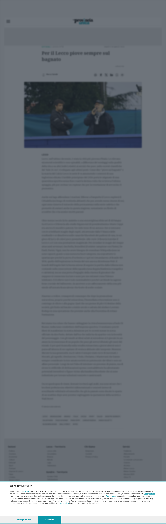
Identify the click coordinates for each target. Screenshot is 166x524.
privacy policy (63, 503)
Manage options (24, 520)
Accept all (49, 520)
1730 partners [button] (25, 491)
